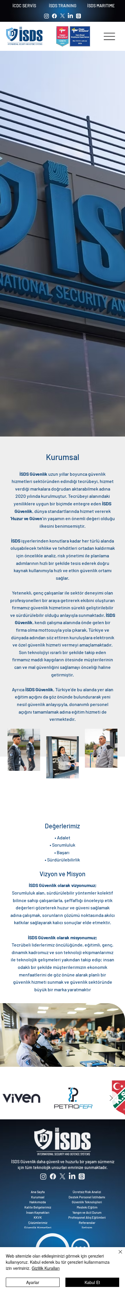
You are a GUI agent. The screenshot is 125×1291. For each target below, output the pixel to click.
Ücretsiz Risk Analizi (87, 1190)
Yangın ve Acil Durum (86, 1210)
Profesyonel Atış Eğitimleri (87, 1215)
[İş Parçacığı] (78, 16)
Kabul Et (92, 1282)
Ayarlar (32, 1282)
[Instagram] (46, 16)
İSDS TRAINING (62, 5)
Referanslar (87, 1220)
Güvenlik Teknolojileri (87, 1200)
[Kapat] (117, 1255)
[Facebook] (54, 16)
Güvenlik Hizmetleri (37, 1225)
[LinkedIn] (70, 16)
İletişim (87, 1225)
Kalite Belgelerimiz (37, 1205)
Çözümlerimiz (37, 1220)
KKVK (38, 1215)
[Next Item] (111, 1098)
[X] (62, 16)
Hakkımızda (37, 1200)
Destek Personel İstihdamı (87, 1195)
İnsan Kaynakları (37, 1210)
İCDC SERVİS (24, 5)
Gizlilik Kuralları (46, 1268)
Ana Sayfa (38, 1190)
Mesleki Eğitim (87, 1205)
